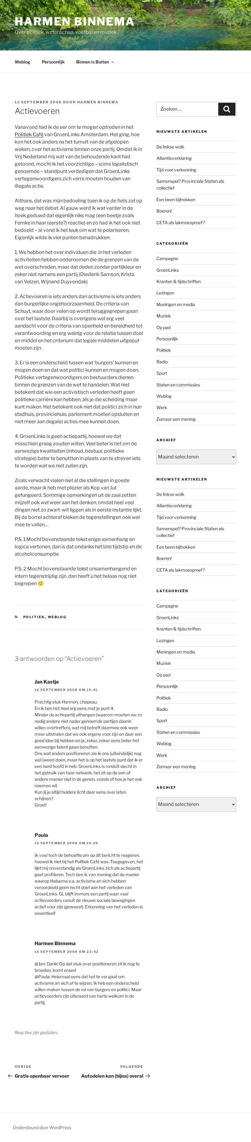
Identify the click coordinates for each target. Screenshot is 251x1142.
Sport (161, 373)
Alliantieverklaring (174, 158)
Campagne (167, 258)
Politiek (34, 617)
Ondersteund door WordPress (42, 1127)
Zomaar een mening (176, 419)
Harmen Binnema (75, 21)
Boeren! (164, 210)
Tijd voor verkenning (176, 169)
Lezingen (165, 292)
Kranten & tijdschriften (178, 281)
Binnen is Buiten (92, 61)
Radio (162, 361)
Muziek (163, 315)
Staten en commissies (178, 384)
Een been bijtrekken (175, 199)
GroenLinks (167, 270)
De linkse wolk (170, 146)
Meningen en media (175, 304)
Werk (161, 407)
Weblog (22, 61)
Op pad (163, 327)
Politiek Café (29, 134)
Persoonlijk (53, 61)
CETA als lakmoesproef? (180, 222)
